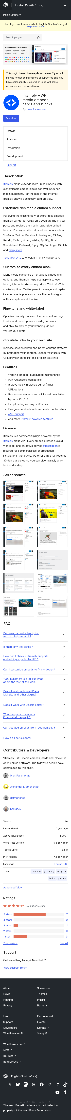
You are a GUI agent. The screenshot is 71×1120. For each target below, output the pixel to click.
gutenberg (49, 871)
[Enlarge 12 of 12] (63, 600)
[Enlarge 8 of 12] (63, 554)
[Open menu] (65, 5)
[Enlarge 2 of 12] (63, 485)
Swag (42, 1033)
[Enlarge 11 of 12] (29, 600)
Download (11, 118)
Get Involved (45, 1016)
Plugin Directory (12, 14)
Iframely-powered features (37, 419)
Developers (10, 1027)
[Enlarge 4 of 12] (63, 508)
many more (15, 250)
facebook (36, 871)
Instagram (61, 871)
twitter (52, 878)
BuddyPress (12, 1061)
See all (64, 943)
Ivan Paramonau (36, 109)
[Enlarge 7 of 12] (29, 554)
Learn (6, 1016)
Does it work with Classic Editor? (23, 704)
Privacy (7, 1005)
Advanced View (12, 887)
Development (15, 156)
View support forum (15, 967)
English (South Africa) (24, 1076)
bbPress (10, 1055)
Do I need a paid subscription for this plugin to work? (21, 635)
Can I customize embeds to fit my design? (29, 669)
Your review (10, 943)
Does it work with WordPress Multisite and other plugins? (21, 693)
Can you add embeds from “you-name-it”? (29, 727)
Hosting (8, 999)
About (7, 988)
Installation (13, 148)
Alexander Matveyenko (24, 786)
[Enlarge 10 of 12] (63, 577)
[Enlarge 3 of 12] (29, 508)
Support (11, 165)
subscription (50, 445)
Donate (43, 1027)
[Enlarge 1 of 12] (29, 485)
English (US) (61, 864)
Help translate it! (36, 26)
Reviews (12, 139)
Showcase (43, 988)
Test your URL (12, 257)
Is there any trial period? (18, 646)
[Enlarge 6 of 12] (63, 531)
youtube (62, 878)
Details (11, 131)
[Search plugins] (38, 37)
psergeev (15, 809)
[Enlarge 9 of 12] (29, 577)
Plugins (41, 999)
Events (41, 1022)
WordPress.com (14, 1044)
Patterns (42, 1005)
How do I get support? (17, 738)
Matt (8, 1050)
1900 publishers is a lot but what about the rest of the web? (23, 680)
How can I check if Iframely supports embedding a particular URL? (26, 658)
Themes (42, 993)
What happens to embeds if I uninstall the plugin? (19, 716)
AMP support (16, 414)
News (6, 993)
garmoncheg (17, 797)
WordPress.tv (13, 1033)
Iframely (8, 184)
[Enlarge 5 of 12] (29, 531)
